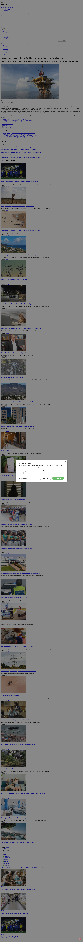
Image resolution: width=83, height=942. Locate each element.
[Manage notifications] (80, 939)
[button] (23, 478)
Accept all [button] (58, 478)
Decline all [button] (45, 478)
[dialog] (41, 471)
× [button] (65, 461)
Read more (41, 467)
